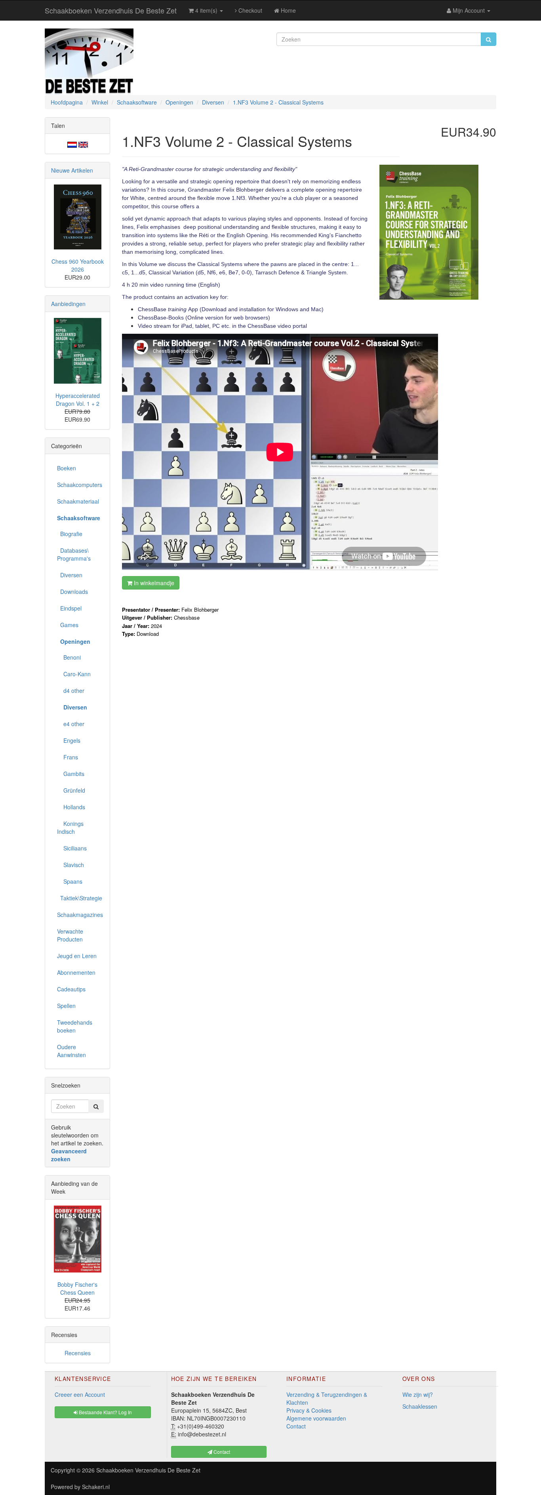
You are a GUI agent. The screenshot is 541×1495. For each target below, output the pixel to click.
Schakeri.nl (96, 1487)
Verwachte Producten (70, 935)
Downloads (72, 591)
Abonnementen (76, 972)
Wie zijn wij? (417, 1394)
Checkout (249, 10)
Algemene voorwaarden (316, 1418)
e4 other (70, 724)
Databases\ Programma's (74, 554)
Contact (296, 1426)
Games (67, 625)
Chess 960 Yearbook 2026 (77, 265)
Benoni (69, 657)
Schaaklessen (419, 1406)
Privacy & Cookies (308, 1410)
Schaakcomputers (79, 485)
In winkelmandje (153, 583)
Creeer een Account (80, 1394)
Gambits (70, 774)
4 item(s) (206, 10)
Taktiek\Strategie (79, 898)
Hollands (71, 807)
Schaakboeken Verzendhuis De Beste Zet (111, 10)
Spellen (66, 1006)
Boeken (66, 468)
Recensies (78, 1353)
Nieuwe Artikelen (72, 170)
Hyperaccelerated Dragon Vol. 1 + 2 (77, 399)
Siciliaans (72, 848)
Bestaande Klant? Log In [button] (105, 1412)
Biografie (69, 534)
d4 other (70, 690)
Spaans (69, 881)
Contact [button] (221, 1451)
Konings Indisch (70, 827)
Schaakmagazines (80, 915)
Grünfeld (71, 790)
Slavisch (70, 865)
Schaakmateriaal (78, 501)
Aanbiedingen (68, 304)
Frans (67, 757)
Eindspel (69, 608)
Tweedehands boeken (74, 1026)
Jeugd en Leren (77, 956)
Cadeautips (71, 989)
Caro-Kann (74, 674)
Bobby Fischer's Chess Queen (77, 1288)
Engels (68, 740)
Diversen (69, 575)
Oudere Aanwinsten (71, 1051)
